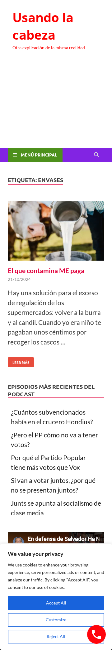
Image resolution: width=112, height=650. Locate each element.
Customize (56, 619)
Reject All (56, 636)
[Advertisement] (56, 105)
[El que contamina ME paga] (56, 232)
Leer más (18, 361)
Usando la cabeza (42, 26)
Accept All (56, 602)
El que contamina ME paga (46, 270)
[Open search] (96, 155)
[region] (56, 596)
